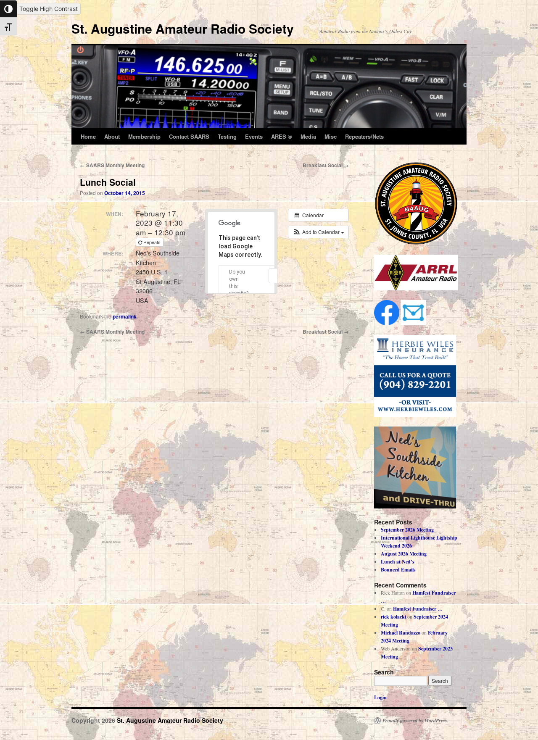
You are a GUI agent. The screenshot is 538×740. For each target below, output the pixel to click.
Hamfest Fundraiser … (418, 608)
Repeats (152, 242)
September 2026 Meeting (407, 529)
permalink (125, 316)
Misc (330, 136)
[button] (318, 232)
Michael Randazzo (400, 632)
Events (254, 136)
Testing (227, 136)
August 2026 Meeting (404, 553)
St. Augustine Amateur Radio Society (182, 28)
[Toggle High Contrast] (8, 9)
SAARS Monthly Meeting (112, 165)
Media (308, 136)
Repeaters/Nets (364, 136)
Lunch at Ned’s (397, 561)
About (112, 136)
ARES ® (281, 136)
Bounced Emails (398, 569)
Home (88, 136)
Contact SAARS (189, 136)
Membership (144, 136)
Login (380, 697)
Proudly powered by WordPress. (415, 720)
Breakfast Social (326, 165)
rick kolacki (393, 616)
